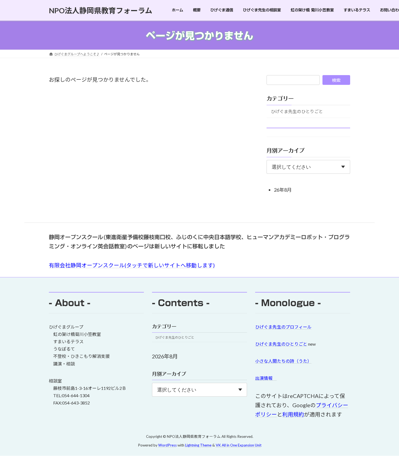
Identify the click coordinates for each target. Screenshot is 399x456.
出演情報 (266, 378)
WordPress (167, 445)
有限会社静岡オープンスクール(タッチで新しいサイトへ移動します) (132, 265)
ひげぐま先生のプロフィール (283, 326)
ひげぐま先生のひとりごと (297, 111)
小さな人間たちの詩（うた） (283, 361)
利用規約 (293, 414)
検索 (336, 80)
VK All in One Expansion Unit (238, 445)
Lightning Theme (198, 445)
